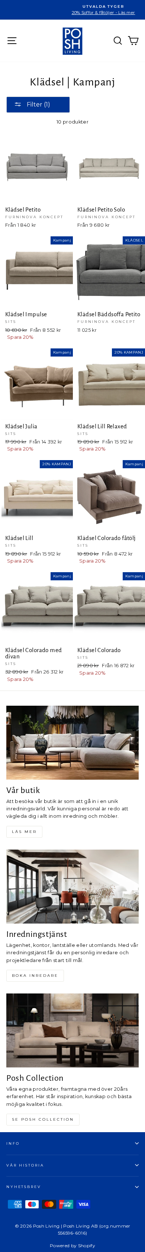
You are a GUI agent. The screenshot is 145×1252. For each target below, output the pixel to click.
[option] (72, 10)
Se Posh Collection (43, 1119)
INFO (12, 1143)
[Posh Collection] (72, 1030)
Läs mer (24, 831)
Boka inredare (35, 975)
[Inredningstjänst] (72, 887)
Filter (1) (37, 104)
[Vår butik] (72, 743)
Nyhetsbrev (23, 1187)
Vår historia (25, 1165)
